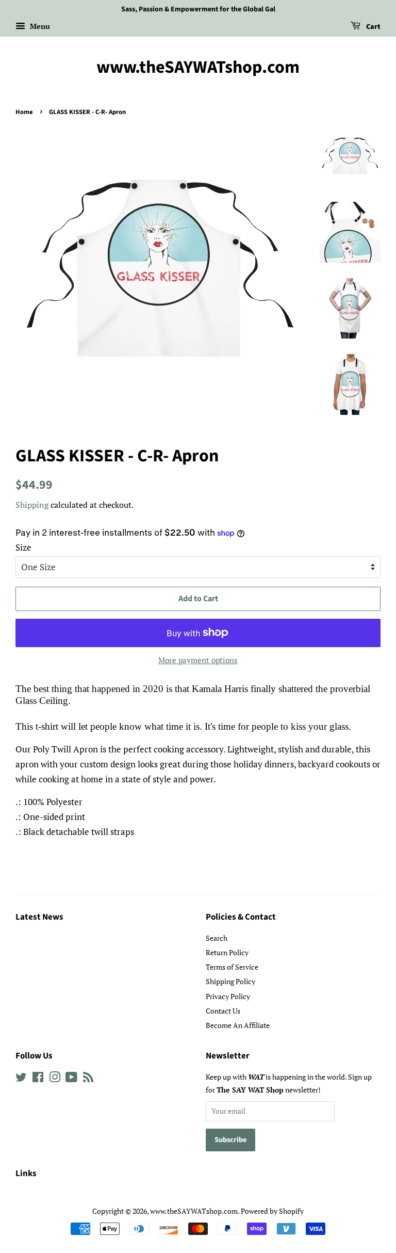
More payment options (198, 660)
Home (24, 112)
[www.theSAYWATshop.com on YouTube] (71, 1079)
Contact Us (223, 1011)
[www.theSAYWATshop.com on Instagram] (54, 1079)
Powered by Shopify (272, 1211)
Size (23, 547)
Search (216, 938)
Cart (373, 27)
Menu (39, 26)
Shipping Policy (230, 981)
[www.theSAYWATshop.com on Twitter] (21, 1079)
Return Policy (227, 952)
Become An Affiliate (238, 1025)
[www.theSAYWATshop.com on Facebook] (38, 1079)
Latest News (39, 917)
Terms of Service (232, 967)
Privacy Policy (228, 996)
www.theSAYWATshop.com (198, 67)
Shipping (31, 504)
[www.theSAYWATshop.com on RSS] (88, 1079)
